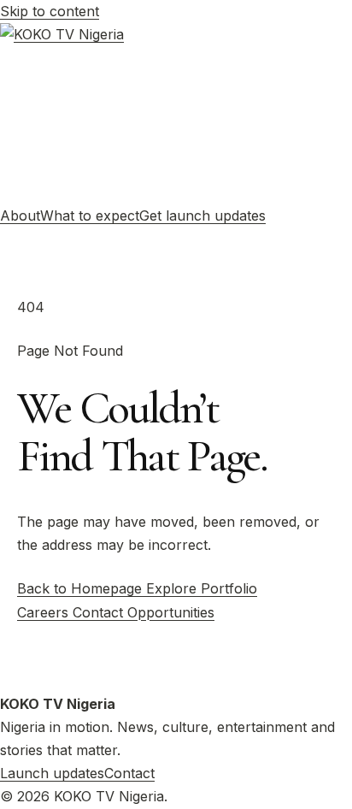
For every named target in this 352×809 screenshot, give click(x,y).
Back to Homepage (81, 588)
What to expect (89, 215)
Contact (100, 612)
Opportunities (170, 612)
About (20, 215)
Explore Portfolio (201, 588)
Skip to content (49, 11)
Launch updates (52, 773)
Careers (45, 612)
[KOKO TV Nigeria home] (176, 113)
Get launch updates (202, 215)
